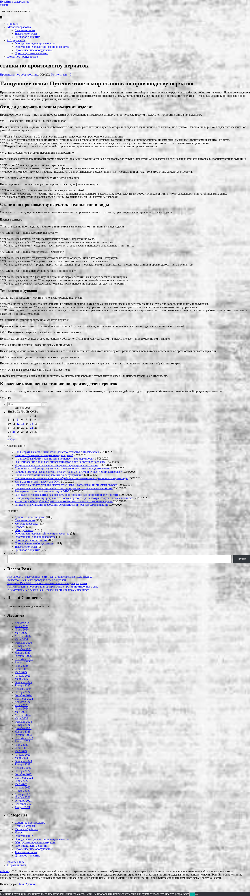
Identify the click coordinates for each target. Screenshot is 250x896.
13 (22, 423)
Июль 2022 (21, 780)
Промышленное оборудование (19, 74)
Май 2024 (21, 711)
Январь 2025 (22, 685)
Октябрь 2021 (23, 800)
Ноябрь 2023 (22, 731)
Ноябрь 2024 (22, 692)
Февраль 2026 (23, 642)
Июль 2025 (21, 665)
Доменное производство (30, 517)
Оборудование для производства (35, 536)
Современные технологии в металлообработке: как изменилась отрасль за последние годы (71, 478)
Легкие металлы (25, 520)
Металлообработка (26, 523)
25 (13, 431)
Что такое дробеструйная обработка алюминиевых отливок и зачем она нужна (64, 501)
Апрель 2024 (23, 715)
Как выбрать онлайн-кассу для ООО (37, 481)
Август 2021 (22, 807)
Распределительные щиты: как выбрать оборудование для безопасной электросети (66, 494)
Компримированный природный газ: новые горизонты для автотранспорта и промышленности (74, 498)
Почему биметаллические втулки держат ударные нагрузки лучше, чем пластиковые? (68, 471)
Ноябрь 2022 (22, 771)
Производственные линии (31, 540)
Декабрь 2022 (23, 767)
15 (31, 423)
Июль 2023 (21, 744)
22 (31, 427)
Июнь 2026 (22, 629)
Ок (192, 894)
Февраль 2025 (23, 682)
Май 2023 (21, 751)
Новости (20, 526)
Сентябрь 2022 (24, 777)
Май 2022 (21, 784)
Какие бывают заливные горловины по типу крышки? (49, 475)
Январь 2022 (22, 790)
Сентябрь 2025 (24, 659)
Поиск (11, 553)
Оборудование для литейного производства (42, 533)
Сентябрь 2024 (24, 698)
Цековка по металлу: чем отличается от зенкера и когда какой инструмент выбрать (66, 484)
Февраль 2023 (23, 761)
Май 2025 (21, 672)
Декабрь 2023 (23, 728)
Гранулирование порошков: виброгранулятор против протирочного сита (60, 461)
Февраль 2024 (23, 721)
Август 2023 (22, 741)
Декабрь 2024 (23, 688)
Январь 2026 (22, 645)
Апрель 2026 (23, 636)
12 (18, 423)
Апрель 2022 (23, 787)
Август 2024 (22, 701)
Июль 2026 (21, 626)
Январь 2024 (22, 724)
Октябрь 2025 (23, 655)
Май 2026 (21, 632)
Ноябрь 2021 (22, 797)
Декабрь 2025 (23, 649)
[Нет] (196, 894)
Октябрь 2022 (23, 774)
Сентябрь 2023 (24, 738)
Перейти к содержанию (14, 1)
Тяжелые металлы (26, 546)
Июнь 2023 (22, 748)
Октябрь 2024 (23, 695)
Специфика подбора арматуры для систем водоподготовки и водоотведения (62, 468)
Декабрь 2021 (23, 794)
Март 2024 (21, 718)
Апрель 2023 (23, 754)
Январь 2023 (22, 764)
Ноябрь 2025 (22, 652)
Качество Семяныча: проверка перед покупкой (44, 455)
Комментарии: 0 (61, 74)
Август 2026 (22, 622)
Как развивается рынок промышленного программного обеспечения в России (64, 488)
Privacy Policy (15, 861)
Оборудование (24, 530)
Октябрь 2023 (23, 734)
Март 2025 (21, 678)
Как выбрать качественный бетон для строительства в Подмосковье (57, 451)
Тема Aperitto (26, 884)
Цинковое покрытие (27, 549)
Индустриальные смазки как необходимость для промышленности (56, 465)
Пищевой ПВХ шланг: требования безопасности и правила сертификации (61, 504)
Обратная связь (16, 865)
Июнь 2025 (22, 669)
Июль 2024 (21, 705)
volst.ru (4, 4)
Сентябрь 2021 (24, 803)
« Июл (11, 439)
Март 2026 (21, 639)
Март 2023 (21, 757)
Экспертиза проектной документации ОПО (42, 491)
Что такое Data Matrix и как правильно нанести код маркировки (54, 458)
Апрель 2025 (23, 675)
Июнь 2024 (22, 708)
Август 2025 (22, 662)
